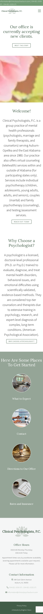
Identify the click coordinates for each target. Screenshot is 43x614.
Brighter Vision (26, 610)
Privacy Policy (21, 605)
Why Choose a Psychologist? (22, 341)
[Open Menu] (39, 11)
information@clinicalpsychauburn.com (23, 592)
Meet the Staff (21, 45)
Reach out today (21, 222)
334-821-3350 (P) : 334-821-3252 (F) (22, 587)
